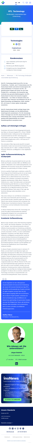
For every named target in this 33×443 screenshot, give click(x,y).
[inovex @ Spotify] (23, 428)
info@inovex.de (4, 418)
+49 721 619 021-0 (5, 416)
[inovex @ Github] (10, 428)
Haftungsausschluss (17, 437)
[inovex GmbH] (5, 4)
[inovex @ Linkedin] (12, 428)
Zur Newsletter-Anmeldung (12, 399)
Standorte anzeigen (6, 422)
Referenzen (10, 75)
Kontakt (26, 2)
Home (2, 75)
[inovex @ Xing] (15, 428)
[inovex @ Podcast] (20, 428)
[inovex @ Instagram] (18, 428)
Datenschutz (27, 437)
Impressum (7, 437)
